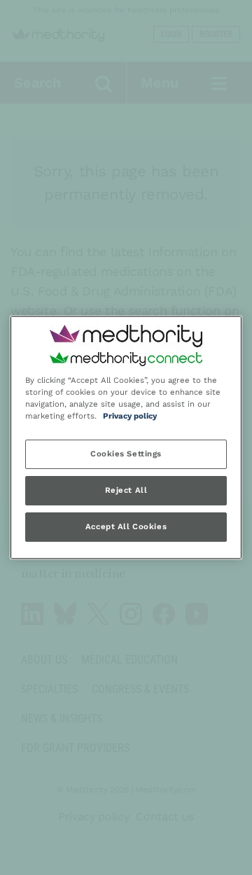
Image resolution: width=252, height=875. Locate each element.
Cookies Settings (126, 454)
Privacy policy (130, 416)
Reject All (126, 491)
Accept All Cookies (126, 527)
